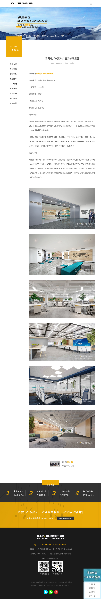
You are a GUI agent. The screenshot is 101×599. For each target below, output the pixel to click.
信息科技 (13, 74)
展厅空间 (13, 98)
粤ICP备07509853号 (62, 586)
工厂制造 (13, 84)
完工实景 (13, 103)
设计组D (70, 462)
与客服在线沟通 (65, 518)
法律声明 (50, 586)
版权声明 (42, 586)
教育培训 (13, 89)
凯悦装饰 (22, 3)
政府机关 (13, 93)
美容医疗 (13, 79)
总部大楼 (13, 64)
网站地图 (34, 586)
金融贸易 (13, 69)
